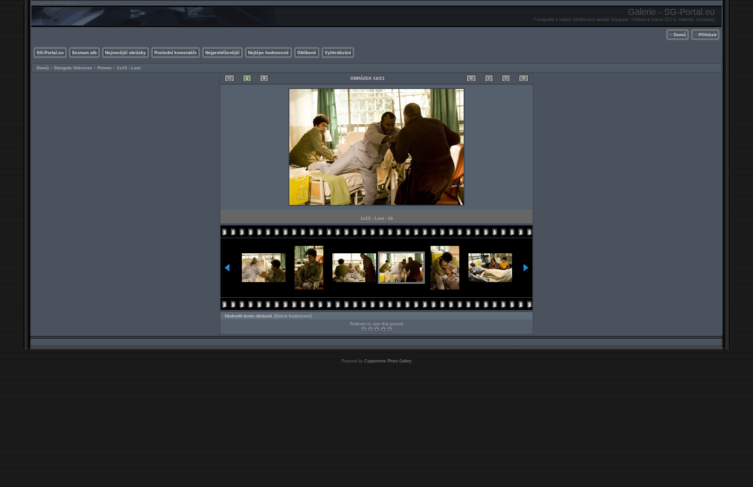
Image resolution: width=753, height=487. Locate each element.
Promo (105, 67)
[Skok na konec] (524, 78)
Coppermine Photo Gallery (388, 361)
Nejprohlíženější (222, 52)
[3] (376, 329)
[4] (383, 329)
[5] (390, 329)
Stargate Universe (73, 67)
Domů (680, 34)
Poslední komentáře (175, 52)
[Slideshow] (264, 78)
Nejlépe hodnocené (268, 52)
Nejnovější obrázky (125, 52)
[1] (363, 329)
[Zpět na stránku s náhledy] (229, 78)
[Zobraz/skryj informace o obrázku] (247, 78)
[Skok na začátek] (471, 78)
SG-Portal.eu (50, 52)
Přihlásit (707, 34)
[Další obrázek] (506, 78)
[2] (370, 329)
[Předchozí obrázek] (489, 78)
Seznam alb (84, 52)
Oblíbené (306, 52)
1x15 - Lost (128, 67)
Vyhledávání (338, 52)
